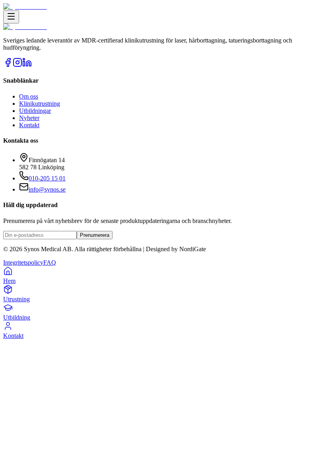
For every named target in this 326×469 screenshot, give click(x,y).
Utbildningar (35, 110)
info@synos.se (47, 189)
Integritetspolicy (23, 262)
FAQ (49, 262)
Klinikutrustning (39, 103)
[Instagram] (17, 65)
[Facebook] (8, 65)
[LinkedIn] (27, 65)
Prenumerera (94, 235)
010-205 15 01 (47, 178)
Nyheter (29, 117)
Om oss (28, 96)
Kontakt (29, 125)
